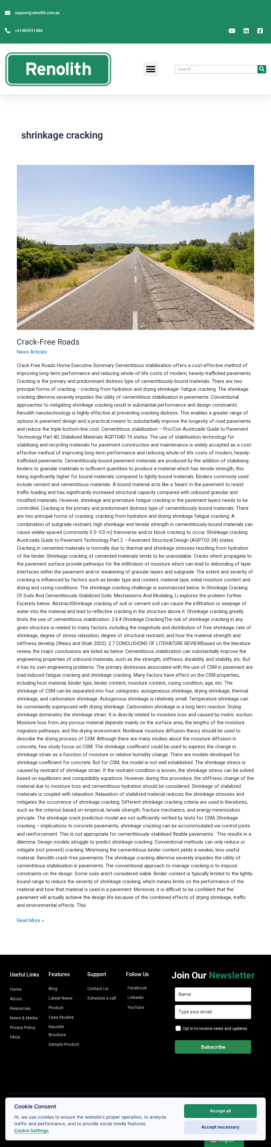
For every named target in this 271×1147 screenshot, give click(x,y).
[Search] (261, 69)
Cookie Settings (31, 1130)
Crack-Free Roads (48, 342)
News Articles (32, 352)
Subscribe (213, 1047)
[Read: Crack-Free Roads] (135, 247)
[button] (150, 69)
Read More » (30, 919)
